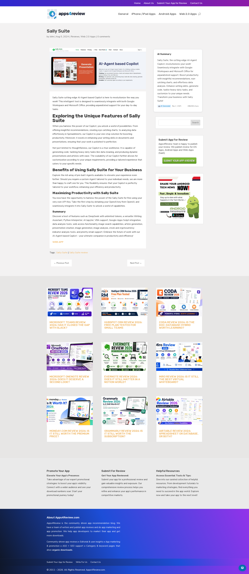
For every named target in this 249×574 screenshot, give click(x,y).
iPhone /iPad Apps (143, 14)
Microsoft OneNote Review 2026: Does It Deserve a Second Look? (69, 379)
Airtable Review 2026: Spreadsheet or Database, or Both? (178, 433)
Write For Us (81, 562)
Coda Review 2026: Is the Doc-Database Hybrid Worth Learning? (177, 325)
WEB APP (57, 242)
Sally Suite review (78, 252)
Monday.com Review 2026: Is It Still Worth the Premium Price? (69, 433)
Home (137, 3)
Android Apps (167, 14)
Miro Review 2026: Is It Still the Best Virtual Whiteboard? (179, 379)
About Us (149, 3)
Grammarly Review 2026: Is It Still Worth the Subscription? (123, 433)
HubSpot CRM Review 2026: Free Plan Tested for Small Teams (123, 325)
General (123, 14)
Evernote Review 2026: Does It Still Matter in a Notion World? (122, 379)
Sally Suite (61, 252)
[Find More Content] (242, 568)
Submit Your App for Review (172, 3)
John (52, 36)
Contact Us (196, 3)
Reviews (75, 36)
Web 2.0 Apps (188, 14)
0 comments (103, 36)
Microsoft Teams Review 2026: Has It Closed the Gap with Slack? (70, 325)
